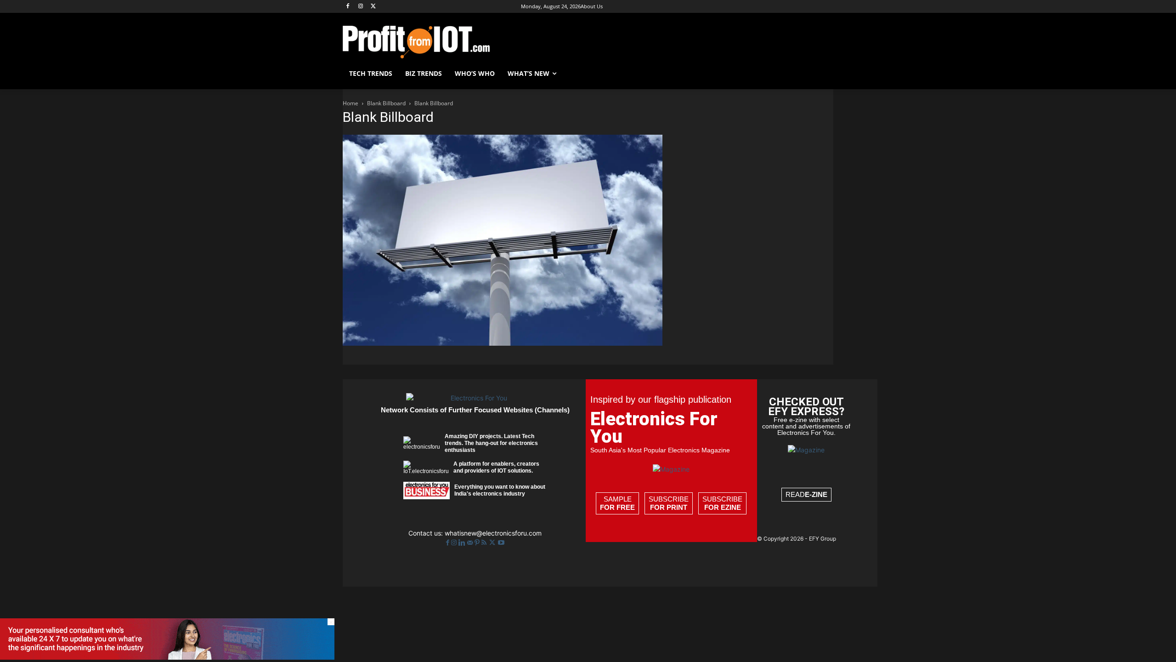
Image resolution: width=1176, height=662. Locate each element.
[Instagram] (361, 6)
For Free (617, 507)
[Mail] (471, 543)
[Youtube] (501, 543)
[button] (822, 74)
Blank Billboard (386, 103)
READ (806, 494)
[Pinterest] (478, 543)
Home (350, 103)
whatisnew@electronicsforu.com (493, 533)
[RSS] (484, 543)
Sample (617, 503)
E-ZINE (816, 494)
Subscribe (669, 503)
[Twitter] (493, 543)
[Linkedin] (462, 543)
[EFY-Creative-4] (167, 657)
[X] (373, 6)
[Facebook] (348, 6)
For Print (668, 507)
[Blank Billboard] (502, 343)
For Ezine (722, 507)
